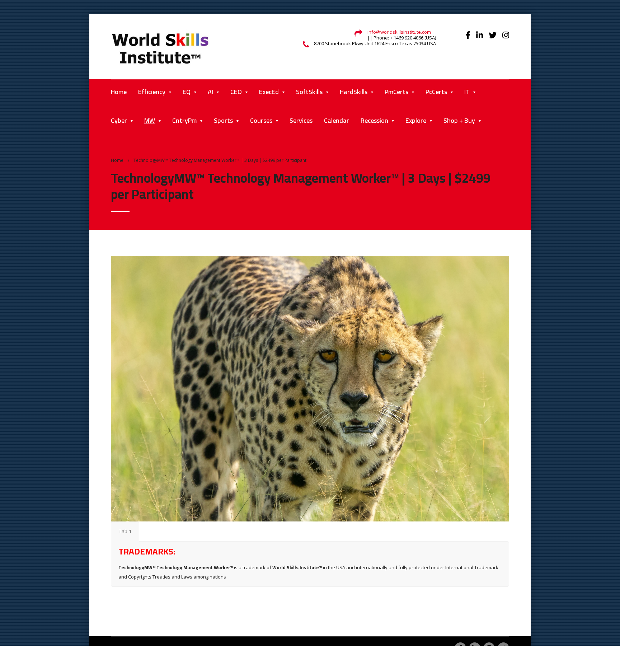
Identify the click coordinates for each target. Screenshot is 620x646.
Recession (374, 120)
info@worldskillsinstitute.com (399, 32)
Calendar (336, 120)
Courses (261, 120)
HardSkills (353, 92)
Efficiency (151, 92)
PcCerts (436, 92)
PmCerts (396, 92)
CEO (236, 92)
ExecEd (269, 92)
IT (467, 92)
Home (119, 92)
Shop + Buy (459, 120)
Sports (223, 120)
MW (149, 120)
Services (301, 120)
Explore (415, 120)
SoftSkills (309, 92)
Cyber (119, 120)
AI (210, 92)
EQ (187, 92)
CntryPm (184, 120)
